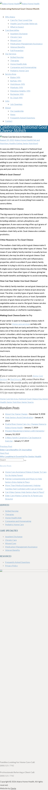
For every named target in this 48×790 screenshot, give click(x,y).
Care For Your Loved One (21, 20)
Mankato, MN (16, 87)
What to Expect (17, 27)
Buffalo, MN (15, 81)
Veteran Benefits (17, 47)
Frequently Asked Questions (22, 117)
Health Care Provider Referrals (23, 23)
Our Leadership (17, 111)
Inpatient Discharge (19, 33)
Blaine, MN (15, 77)
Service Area (10, 74)
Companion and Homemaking (23, 67)
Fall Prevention (16, 50)
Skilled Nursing (17, 57)
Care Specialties (12, 30)
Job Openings (16, 104)
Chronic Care (16, 37)
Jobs (7, 101)
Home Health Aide (18, 64)
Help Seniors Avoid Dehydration (19, 417)
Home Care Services (9, 399)
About (8, 107)
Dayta (13, 788)
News (12, 114)
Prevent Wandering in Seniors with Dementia (24, 431)
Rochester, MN (17, 94)
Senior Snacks (28, 402)
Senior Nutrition (30, 143)
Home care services (20, 324)
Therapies (14, 60)
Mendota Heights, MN (20, 91)
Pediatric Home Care (19, 70)
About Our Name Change (16, 414)
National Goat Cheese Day (30, 399)
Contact (8, 121)
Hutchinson (15, 379)
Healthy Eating (15, 143)
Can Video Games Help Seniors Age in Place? (24, 492)
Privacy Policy (11, 565)
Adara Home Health (23, 140)
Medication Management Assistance (26, 43)
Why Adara (10, 17)
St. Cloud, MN (16, 97)
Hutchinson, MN (17, 84)
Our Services (10, 54)
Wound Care (15, 40)
